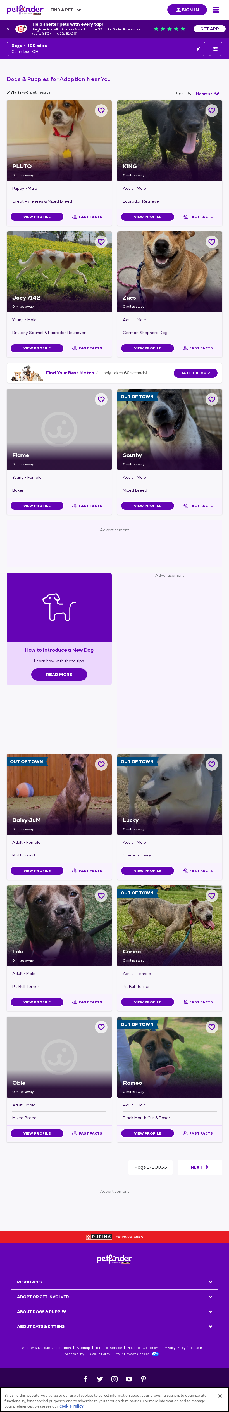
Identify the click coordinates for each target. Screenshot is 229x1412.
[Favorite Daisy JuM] (101, 764)
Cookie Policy (100, 1354)
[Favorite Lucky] (211, 764)
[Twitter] (100, 1379)
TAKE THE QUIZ (195, 373)
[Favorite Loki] (101, 895)
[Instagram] (114, 1379)
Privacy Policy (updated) (183, 1347)
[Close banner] (7, 28)
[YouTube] (129, 1379)
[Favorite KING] (211, 110)
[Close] (220, 1396)
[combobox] (207, 94)
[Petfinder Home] (25, 10)
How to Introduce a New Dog (59, 650)
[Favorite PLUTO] (101, 110)
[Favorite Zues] (211, 242)
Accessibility (74, 1354)
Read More (59, 674)
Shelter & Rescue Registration (46, 1347)
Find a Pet (62, 9)
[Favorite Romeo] (211, 1027)
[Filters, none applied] (215, 49)
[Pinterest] (143, 1379)
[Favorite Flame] (101, 399)
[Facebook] (85, 1379)
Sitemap (83, 1347)
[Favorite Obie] (101, 1027)
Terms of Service (109, 1347)
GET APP (209, 28)
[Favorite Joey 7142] (101, 242)
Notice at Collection (142, 1347)
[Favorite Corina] (211, 895)
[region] (114, 1399)
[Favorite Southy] (211, 399)
